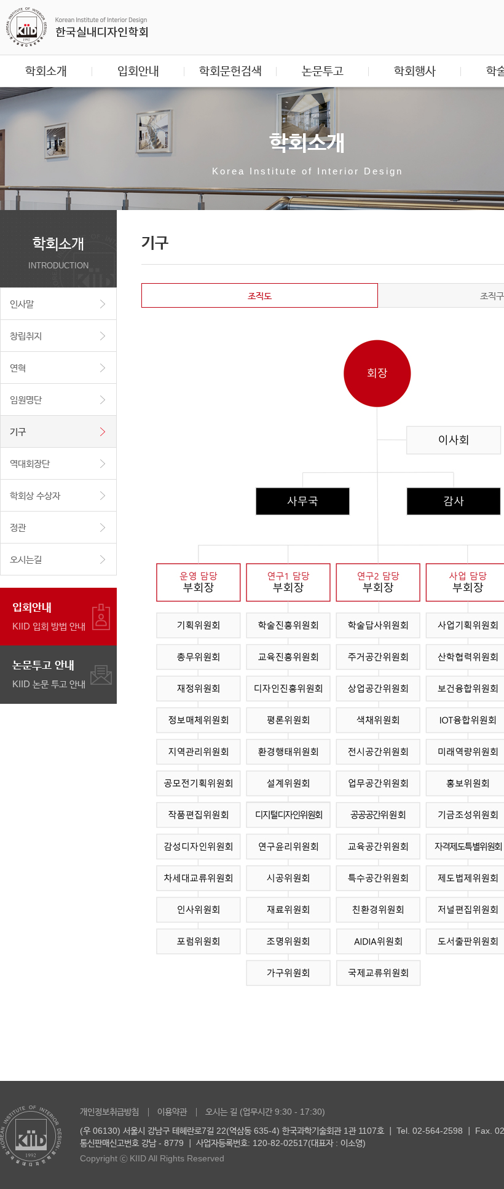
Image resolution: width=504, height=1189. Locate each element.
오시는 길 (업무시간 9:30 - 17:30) (265, 1112)
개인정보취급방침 (109, 1112)
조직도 (260, 295)
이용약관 (172, 1112)
